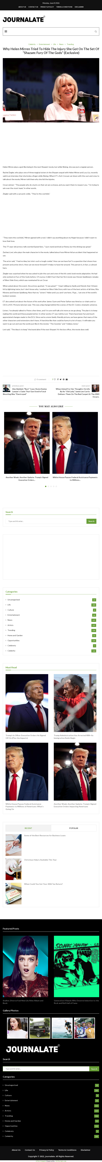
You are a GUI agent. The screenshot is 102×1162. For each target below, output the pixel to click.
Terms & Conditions (64, 7)
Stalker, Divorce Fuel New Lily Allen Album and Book (23, 1001)
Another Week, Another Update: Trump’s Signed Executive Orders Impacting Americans (75, 805)
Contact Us (33, 7)
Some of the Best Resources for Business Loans (45, 835)
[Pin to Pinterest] (63, 379)
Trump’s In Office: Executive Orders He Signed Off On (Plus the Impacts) (26, 736)
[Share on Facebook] (57, 379)
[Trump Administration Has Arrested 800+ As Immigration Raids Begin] (75, 703)
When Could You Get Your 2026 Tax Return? (43, 884)
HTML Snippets (41, 1161)
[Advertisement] (51, 145)
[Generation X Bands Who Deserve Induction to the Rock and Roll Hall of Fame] (76, 966)
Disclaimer (79, 7)
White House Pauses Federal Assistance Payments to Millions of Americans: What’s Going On (25, 806)
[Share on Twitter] (60, 379)
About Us (22, 7)
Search (91, 521)
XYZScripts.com (61, 1161)
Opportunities (51, 640)
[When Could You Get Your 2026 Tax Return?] (14, 893)
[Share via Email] (67, 379)
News (61, 44)
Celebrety (51, 645)
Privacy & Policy (47, 7)
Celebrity (32, 44)
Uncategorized (51, 599)
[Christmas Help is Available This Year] (14, 869)
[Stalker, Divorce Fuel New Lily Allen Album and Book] (25, 966)
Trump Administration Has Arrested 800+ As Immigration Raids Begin (73, 736)
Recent (28, 828)
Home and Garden (51, 635)
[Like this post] (55, 379)
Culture (51, 610)
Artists (51, 625)
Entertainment (44, 44)
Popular (73, 828)
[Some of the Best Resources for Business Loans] (14, 845)
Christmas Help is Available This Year (40, 860)
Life (54, 44)
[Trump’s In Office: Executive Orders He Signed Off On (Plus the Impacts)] (27, 703)
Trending (70, 44)
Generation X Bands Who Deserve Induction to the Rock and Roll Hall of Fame (76, 1001)
